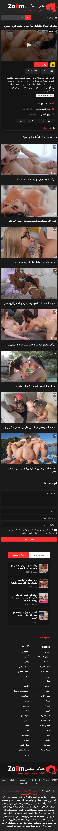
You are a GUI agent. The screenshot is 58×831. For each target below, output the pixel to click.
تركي (48, 676)
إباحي (26, 661)
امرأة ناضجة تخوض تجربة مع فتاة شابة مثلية (35, 179)
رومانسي (25, 696)
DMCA (54, 780)
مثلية (48, 730)
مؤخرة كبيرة (45, 725)
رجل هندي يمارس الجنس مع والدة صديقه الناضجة (24, 566)
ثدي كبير (25, 681)
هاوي (27, 755)
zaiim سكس (47, 128)
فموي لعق (25, 715)
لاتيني (26, 725)
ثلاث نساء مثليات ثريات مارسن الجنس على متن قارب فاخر (31, 470)
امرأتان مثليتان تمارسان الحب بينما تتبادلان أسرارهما (32, 344)
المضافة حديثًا (39, 555)
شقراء (41, 120)
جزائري (47, 681)
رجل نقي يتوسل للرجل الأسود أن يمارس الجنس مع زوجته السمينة (24, 597)
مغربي (47, 740)
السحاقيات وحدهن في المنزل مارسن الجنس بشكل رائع (30, 427)
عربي (48, 710)
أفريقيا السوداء (44, 657)
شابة (48, 701)
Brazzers (46, 647)
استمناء (47, 661)
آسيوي (47, 652)
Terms (46, 780)
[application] (29, 45)
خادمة (26, 686)
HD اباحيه (25, 652)
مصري (26, 740)
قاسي (26, 720)
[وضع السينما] (52, 64)
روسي (47, 691)
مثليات (32, 120)
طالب (26, 710)
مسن (48, 735)
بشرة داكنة (45, 671)
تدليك (27, 676)
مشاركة (39, 65)
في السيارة (45, 715)
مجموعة (21, 120)
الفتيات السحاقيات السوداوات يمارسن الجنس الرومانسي (30, 303)
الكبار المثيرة (45, 666)
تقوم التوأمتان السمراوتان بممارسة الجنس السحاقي (32, 220)
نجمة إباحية (45, 750)
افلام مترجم (24, 666)
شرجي (26, 706)
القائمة (50, 17)
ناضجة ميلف (24, 750)
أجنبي (50, 120)
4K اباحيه (25, 646)
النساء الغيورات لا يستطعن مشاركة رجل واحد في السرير (25, 615)
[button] (29, 45)
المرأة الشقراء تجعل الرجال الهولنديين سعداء (35, 261)
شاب (27, 701)
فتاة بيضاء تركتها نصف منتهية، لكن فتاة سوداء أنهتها (24, 581)
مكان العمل (24, 745)
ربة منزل (46, 686)
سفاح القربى (45, 696)
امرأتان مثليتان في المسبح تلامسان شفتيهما (36, 385)
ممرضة (47, 745)
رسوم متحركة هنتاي (21, 691)
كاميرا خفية (45, 720)
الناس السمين (23, 671)
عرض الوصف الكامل (45, 95)
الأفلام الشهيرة (18, 555)
